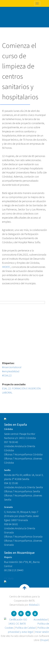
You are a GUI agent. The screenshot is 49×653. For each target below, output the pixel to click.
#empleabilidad (10, 371)
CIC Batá (8, 578)
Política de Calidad (25, 627)
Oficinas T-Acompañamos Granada (23, 536)
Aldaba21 (34, 604)
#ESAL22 (7, 375)
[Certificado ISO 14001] (17, 621)
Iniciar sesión (42, 631)
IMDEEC (6, 267)
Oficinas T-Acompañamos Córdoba (23, 454)
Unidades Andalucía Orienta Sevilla (23, 487)
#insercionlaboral (11, 367)
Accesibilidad (41, 619)
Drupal (44, 640)
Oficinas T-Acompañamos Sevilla (22, 491)
